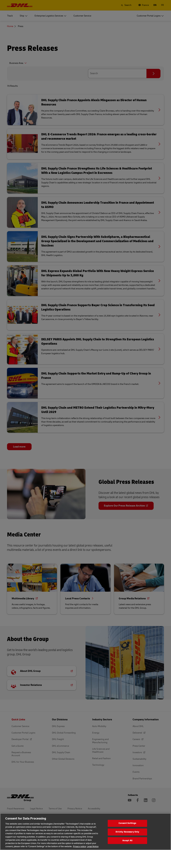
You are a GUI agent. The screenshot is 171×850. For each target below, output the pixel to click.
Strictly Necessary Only (127, 831)
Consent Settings (127, 823)
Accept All (127, 840)
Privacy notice (79, 846)
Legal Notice (93, 846)
